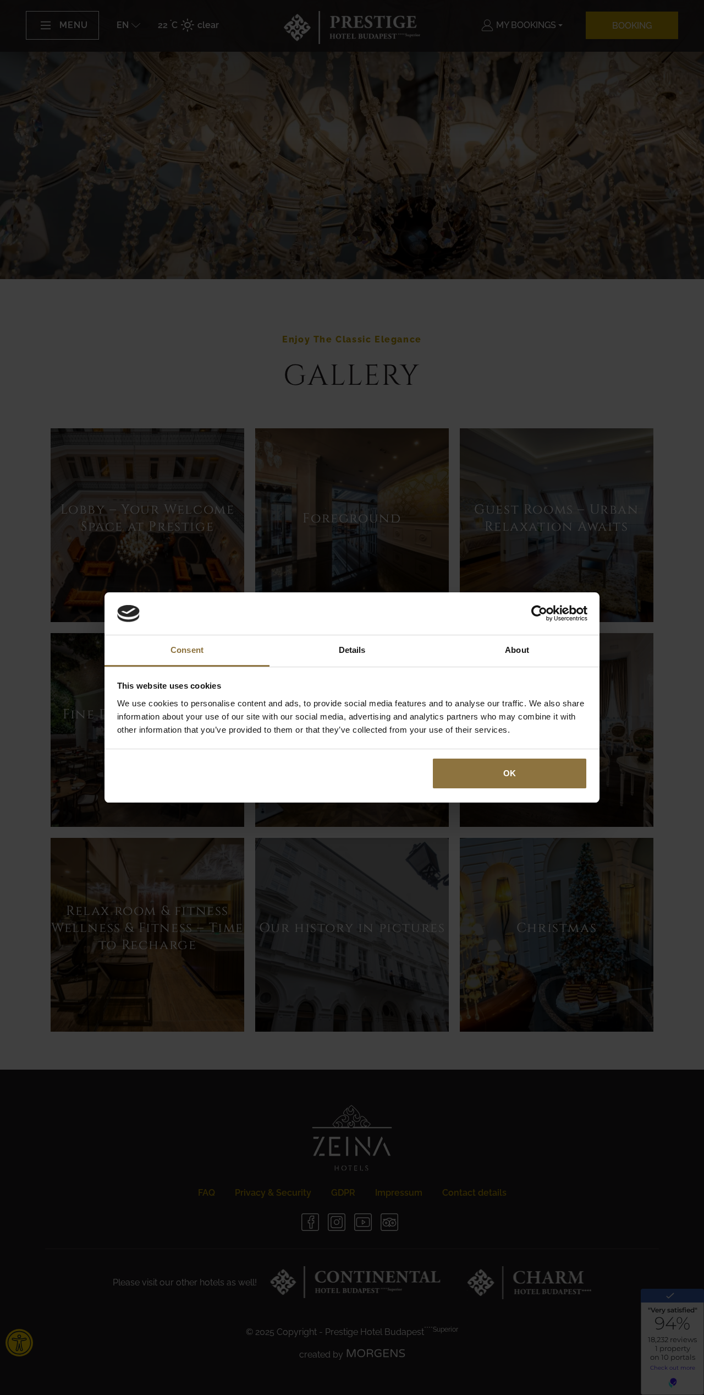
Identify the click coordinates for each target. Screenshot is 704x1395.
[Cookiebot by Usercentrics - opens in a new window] (539, 614)
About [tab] (517, 650)
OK (509, 773)
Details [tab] (352, 650)
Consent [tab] (187, 650)
